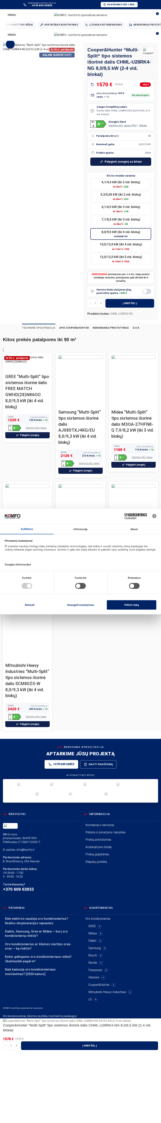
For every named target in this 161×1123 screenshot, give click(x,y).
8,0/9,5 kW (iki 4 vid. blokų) (121, 234)
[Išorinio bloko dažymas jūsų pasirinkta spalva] (146, 291)
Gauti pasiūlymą (101, 764)
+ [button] (99, 926)
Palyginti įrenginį (29, 435)
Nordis (92, 962)
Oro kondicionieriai (97, 919)
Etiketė (143, 125)
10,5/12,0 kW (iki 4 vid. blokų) (121, 246)
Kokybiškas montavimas (54, 24)
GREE (92, 926)
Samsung (94, 948)
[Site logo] (80, 14)
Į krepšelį (130, 303)
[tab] (38, 328)
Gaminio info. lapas (36, 428)
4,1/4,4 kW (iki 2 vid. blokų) (121, 184)
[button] (98, 124)
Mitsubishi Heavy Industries (107, 992)
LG (90, 999)
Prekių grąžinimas (97, 854)
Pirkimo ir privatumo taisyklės (105, 832)
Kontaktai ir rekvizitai (99, 825)
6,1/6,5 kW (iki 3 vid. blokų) (121, 209)
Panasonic (95, 970)
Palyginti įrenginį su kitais (123, 161)
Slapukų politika (96, 862)
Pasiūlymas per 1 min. (121, 4)
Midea (92, 933)
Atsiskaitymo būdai (98, 847)
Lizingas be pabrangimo (99, 24)
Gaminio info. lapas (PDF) (123, 125)
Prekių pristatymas (98, 839)
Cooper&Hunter (99, 985)
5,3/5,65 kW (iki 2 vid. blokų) (121, 197)
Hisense (93, 977)
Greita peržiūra (10, 369)
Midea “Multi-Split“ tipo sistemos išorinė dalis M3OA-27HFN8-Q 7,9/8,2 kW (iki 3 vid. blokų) (132, 424)
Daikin (92, 941)
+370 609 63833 (63, 764)
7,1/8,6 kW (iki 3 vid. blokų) (121, 221)
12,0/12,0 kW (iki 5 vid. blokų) (121, 259)
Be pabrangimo (140, 95)
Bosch (92, 955)
